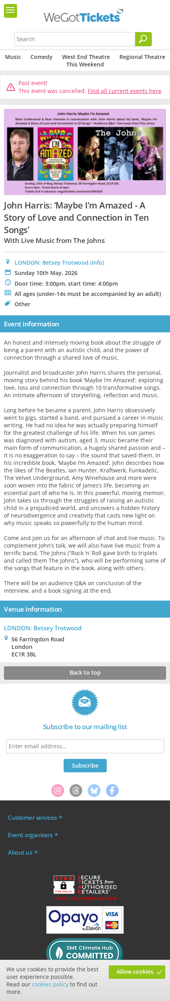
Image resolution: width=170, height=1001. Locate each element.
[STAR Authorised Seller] (85, 899)
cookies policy (50, 984)
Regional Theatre (142, 57)
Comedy (41, 57)
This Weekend (85, 64)
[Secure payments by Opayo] (85, 931)
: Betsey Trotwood (42, 628)
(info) (97, 262)
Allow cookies (135, 971)
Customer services (32, 817)
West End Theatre (86, 57)
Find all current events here (124, 91)
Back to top (85, 672)
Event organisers (30, 835)
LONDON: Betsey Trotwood (52, 262)
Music (13, 57)
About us (20, 852)
